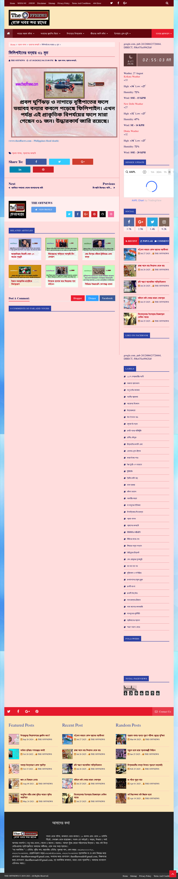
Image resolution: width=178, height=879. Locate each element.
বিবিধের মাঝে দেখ (133, 538)
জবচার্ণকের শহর (132, 457)
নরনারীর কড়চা (132, 498)
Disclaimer (41, 3)
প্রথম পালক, (62, 60)
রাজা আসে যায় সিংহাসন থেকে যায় (151, 265)
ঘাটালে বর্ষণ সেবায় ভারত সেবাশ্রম (151, 298)
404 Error (97, 3)
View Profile (45, 209)
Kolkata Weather (132, 76)
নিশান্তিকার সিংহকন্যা (135, 511)
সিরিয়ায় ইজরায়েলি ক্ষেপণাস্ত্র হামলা (98, 284)
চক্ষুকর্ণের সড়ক (132, 423)
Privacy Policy (64, 3)
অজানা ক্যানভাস (133, 383)
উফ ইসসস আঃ (132, 417)
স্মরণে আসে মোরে (133, 626)
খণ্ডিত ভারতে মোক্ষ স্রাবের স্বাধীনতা (153, 249)
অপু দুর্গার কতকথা (133, 389)
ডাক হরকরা (131, 484)
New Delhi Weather (133, 103)
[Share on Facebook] (36, 161)
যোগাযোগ (32, 3)
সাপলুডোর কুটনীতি (133, 613)
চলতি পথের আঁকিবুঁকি (134, 430)
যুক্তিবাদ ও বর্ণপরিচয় (134, 572)
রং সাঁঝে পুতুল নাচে (135, 779)
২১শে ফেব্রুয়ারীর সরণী (135, 376)
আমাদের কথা (21, 3)
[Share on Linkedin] (20, 169)
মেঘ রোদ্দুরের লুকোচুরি (134, 559)
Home (12, 3)
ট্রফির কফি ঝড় (132, 478)
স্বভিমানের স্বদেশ (133, 620)
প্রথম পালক (22, 44)
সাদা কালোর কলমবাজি (135, 606)
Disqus (92, 298)
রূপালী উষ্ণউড (132, 593)
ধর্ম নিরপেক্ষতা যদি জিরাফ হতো (140, 794)
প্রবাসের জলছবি (34, 44)
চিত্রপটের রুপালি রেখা (135, 444)
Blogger (78, 298)
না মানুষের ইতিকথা (133, 505)
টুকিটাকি (129, 471)
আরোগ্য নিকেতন (133, 403)
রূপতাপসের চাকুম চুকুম (135, 579)
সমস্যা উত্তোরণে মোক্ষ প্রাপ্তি (33, 765)
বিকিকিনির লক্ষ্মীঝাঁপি (133, 532)
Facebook (107, 298)
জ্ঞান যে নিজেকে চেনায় (29, 779)
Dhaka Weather (131, 131)
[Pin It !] (43, 169)
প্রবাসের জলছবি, (71, 60)
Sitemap (51, 3)
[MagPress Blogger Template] (29, 18)
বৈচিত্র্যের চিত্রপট (133, 552)
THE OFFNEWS (11, 875)
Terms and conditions (81, 3)
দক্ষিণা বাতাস (131, 491)
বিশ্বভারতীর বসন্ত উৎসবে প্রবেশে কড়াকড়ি (145, 765)
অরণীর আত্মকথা (132, 396)
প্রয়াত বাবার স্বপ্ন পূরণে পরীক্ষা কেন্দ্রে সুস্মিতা (146, 735)
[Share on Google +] (82, 161)
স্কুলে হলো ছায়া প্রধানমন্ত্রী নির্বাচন (141, 750)
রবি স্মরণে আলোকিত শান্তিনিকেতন (152, 281)
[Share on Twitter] (59, 161)
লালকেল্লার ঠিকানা (134, 599)
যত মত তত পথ (132, 566)
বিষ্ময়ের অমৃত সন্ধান (134, 545)
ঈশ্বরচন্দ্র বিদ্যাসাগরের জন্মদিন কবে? (35, 735)
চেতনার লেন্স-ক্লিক (134, 450)
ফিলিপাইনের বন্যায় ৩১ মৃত (28, 52)
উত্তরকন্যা (131, 410)
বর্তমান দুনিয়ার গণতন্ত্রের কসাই (33, 750)
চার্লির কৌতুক (131, 437)
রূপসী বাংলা (131, 586)
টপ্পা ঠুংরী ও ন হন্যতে (134, 464)
